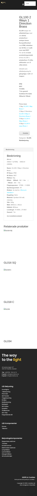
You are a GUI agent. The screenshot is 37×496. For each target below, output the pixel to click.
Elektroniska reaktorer (8, 448)
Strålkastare (6, 410)
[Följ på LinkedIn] (28, 471)
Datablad (25, 133)
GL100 (29, 138)
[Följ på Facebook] (13, 471)
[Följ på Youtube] (33, 471)
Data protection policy (21, 479)
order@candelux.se (13, 374)
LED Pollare (5, 406)
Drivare (4, 426)
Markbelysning (24, 140)
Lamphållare (6, 450)
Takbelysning (6, 392)
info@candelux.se (12, 376)
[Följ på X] (18, 471)
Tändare (4, 443)
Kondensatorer (6, 445)
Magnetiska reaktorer (8, 441)
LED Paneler (5, 396)
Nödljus (4, 400)
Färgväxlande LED (7, 415)
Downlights (5, 389)
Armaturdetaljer (7, 456)
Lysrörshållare (6, 452)
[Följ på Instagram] (23, 471)
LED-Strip (5, 413)
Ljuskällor (5, 408)
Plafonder (5, 394)
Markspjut (5, 404)
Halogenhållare (6, 454)
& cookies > (31, 479)
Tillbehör (4, 428)
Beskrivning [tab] (10, 149)
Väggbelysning (6, 398)
